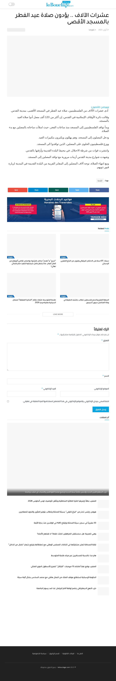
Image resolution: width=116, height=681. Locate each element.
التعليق (105, 340)
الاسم (105, 375)
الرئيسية (100, 180)
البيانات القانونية (68, 653)
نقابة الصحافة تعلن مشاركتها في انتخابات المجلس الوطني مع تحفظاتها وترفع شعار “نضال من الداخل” (52, 545)
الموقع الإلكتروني (101, 388)
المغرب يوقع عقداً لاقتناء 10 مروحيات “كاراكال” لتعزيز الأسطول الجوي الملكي (63, 567)
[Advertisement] (58, 621)
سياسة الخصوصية (39, 653)
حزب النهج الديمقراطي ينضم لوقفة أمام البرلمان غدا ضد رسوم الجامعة (66, 589)
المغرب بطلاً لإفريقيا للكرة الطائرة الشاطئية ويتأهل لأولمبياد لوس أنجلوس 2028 (62, 501)
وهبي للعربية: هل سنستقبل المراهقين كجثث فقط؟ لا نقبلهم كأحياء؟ (66, 534)
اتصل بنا (80, 653)
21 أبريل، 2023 (103, 29)
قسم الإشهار (54, 653)
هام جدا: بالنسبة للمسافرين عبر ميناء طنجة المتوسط (73, 556)
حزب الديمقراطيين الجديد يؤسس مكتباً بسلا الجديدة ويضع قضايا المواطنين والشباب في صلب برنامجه (66, 492)
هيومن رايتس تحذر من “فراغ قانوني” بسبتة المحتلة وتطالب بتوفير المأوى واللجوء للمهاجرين (57, 512)
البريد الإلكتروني (48, 388)
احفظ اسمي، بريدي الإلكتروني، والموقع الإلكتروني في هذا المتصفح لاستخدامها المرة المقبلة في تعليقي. (66, 401)
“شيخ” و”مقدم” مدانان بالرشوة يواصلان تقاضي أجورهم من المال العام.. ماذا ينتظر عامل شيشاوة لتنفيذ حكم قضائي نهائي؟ (32, 264)
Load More (58, 314)
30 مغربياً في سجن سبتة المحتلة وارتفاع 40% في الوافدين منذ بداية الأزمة (65, 523)
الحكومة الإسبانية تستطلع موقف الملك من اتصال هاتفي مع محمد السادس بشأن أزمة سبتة (57, 578)
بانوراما (91, 29)
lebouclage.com (64, 667)
